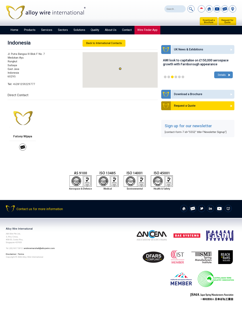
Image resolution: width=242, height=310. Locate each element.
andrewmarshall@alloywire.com (39, 248)
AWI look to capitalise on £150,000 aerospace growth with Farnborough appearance (196, 62)
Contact (127, 30)
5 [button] (179, 77)
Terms (21, 254)
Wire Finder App (147, 30)
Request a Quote (184, 105)
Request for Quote (227, 21)
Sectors (63, 30)
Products (29, 30)
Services (46, 30)
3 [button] (172, 77)
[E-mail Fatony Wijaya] (22, 149)
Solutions (79, 30)
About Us (110, 30)
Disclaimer (11, 254)
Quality (95, 30)
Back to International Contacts (104, 43)
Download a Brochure (209, 21)
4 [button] (176, 77)
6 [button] (183, 77)
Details (222, 74)
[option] (198, 69)
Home (14, 30)
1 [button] (165, 77)
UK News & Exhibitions (188, 49)
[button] (120, 69)
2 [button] (168, 77)
